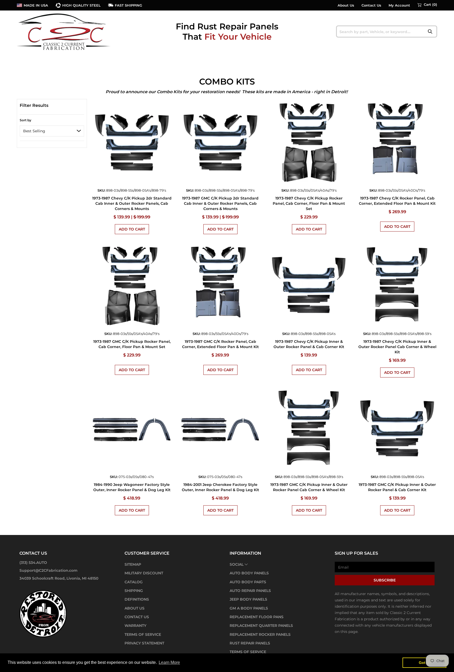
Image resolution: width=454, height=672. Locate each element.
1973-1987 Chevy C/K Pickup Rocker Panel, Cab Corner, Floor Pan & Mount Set (309, 203)
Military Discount (144, 573)
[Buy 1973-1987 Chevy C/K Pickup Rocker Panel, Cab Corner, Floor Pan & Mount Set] (309, 142)
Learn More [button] (169, 662)
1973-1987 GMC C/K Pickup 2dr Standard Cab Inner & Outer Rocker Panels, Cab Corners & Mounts (220, 203)
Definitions (137, 599)
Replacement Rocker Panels (260, 634)
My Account (399, 5)
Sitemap (133, 564)
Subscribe (385, 580)
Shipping (134, 590)
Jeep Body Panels (248, 599)
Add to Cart (132, 229)
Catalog (134, 582)
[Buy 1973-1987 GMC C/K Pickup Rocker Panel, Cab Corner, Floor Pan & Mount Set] (132, 286)
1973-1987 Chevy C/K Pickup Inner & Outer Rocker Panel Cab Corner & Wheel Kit (397, 346)
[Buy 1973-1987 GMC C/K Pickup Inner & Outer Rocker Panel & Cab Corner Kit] (397, 429)
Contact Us (371, 5)
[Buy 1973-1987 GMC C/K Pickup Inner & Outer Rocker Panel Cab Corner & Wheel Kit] (309, 429)
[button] (427, 5)
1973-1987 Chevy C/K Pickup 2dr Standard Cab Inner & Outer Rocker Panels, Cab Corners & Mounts (132, 203)
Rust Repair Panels (250, 643)
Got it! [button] (424, 662)
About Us (346, 5)
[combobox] (386, 31)
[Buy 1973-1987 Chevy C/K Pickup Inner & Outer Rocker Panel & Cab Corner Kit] (309, 286)
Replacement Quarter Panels (261, 625)
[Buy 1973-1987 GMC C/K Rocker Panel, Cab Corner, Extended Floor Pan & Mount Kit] (220, 286)
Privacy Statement (144, 643)
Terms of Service (143, 634)
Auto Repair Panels (250, 590)
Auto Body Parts (248, 582)
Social (237, 564)
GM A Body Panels (249, 608)
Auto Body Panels (249, 573)
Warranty (135, 625)
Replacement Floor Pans (256, 617)
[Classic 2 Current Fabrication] (64, 31)
